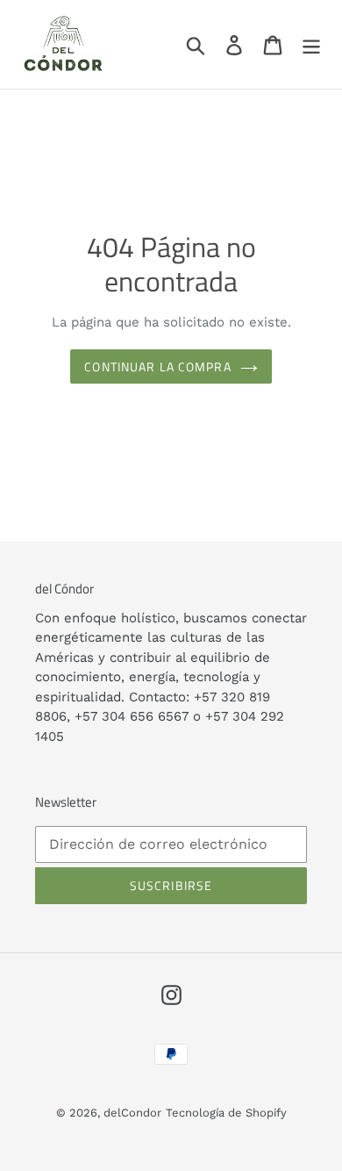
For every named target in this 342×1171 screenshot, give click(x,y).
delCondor (132, 1112)
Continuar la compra (157, 366)
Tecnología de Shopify (226, 1112)
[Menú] (311, 44)
